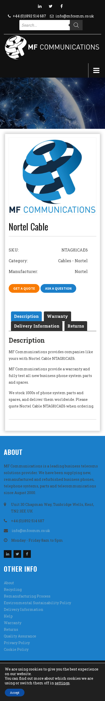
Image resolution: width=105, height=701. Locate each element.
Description (26, 316)
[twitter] (51, 6)
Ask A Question (58, 288)
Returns (76, 326)
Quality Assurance (20, 636)
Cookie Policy (16, 649)
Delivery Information (36, 326)
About (9, 582)
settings (62, 683)
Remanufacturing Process (27, 596)
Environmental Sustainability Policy (37, 602)
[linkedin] (40, 6)
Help (8, 616)
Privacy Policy (17, 642)
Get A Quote (24, 288)
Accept (14, 692)
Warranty (57, 316)
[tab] (26, 316)
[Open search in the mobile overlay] (51, 25)
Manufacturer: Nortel (48, 271)
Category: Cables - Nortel (48, 260)
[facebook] (62, 6)
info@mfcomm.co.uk (75, 16)
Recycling (13, 589)
